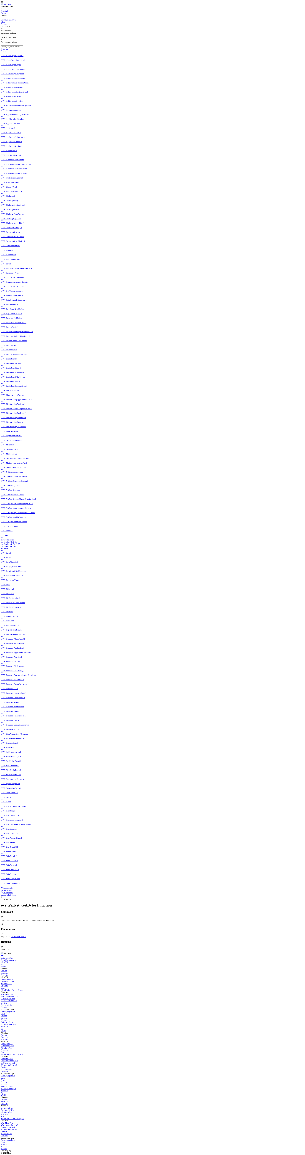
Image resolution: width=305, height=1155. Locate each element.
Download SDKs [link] (7, 981)
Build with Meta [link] (7, 958)
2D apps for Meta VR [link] (9, 1001)
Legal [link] (3, 1014)
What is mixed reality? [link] (9, 996)
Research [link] (4, 973)
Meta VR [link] (4, 962)
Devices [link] (4, 1003)
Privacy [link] (4, 1016)
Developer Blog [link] (7, 979)
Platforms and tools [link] (8, 999)
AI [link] (2, 964)
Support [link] (4, 1020)
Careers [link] (4, 971)
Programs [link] (4, 986)
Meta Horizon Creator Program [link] (12, 990)
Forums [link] (4, 1018)
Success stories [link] (6, 1005)
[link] (6, 4)
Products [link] (4, 975)
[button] (152, 2)
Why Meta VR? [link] (7, 994)
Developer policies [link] (8, 1011)
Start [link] (2, 988)
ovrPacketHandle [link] (18, 937)
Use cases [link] (4, 1007)
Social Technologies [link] (8, 960)
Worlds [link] (3, 966)
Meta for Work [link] (6, 984)
